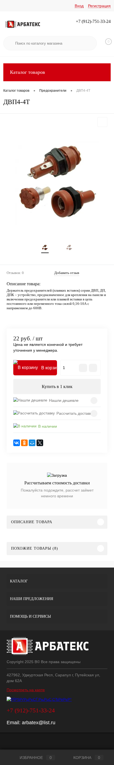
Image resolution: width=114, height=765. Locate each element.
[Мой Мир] (32, 443)
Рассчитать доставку (75, 413)
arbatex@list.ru (38, 722)
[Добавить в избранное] (102, 122)
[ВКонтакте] (16, 443)
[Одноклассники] (24, 443)
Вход (79, 6)
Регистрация (99, 6)
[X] (40, 443)
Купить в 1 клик (57, 386)
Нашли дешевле (64, 400)
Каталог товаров (27, 72)
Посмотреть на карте (26, 690)
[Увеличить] (57, 183)
